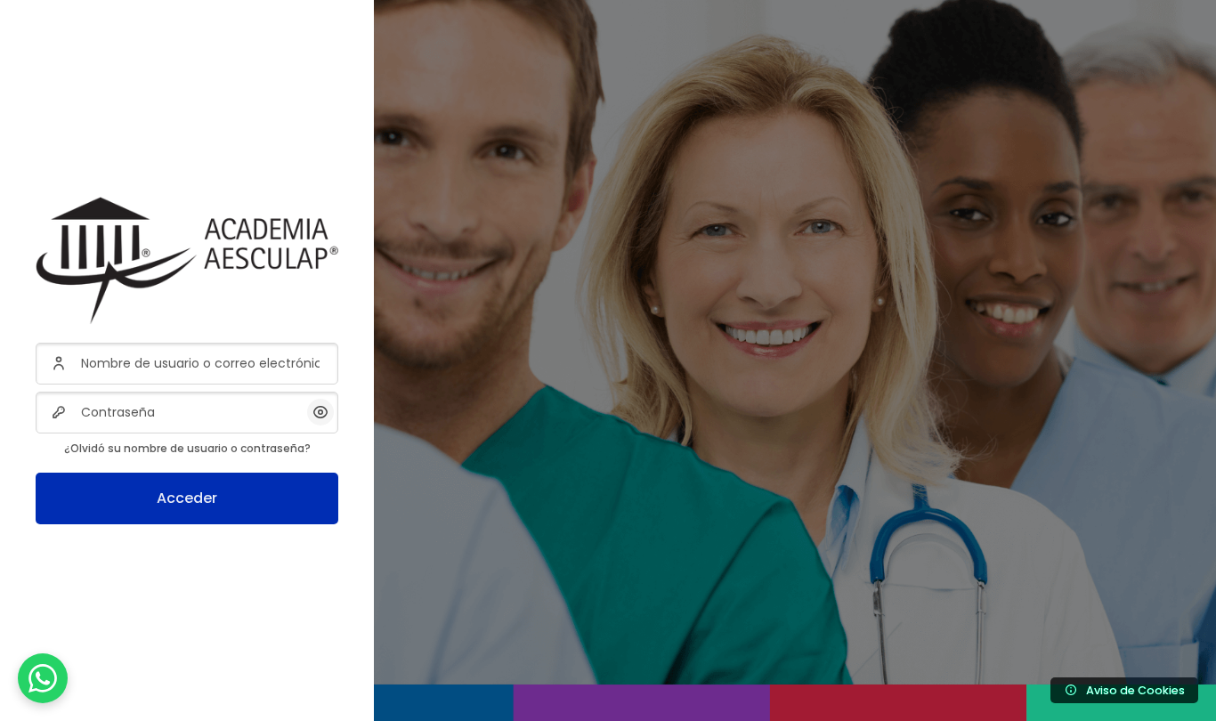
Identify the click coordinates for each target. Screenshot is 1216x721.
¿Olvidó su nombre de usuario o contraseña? (187, 448)
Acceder (187, 498)
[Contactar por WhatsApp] (43, 678)
